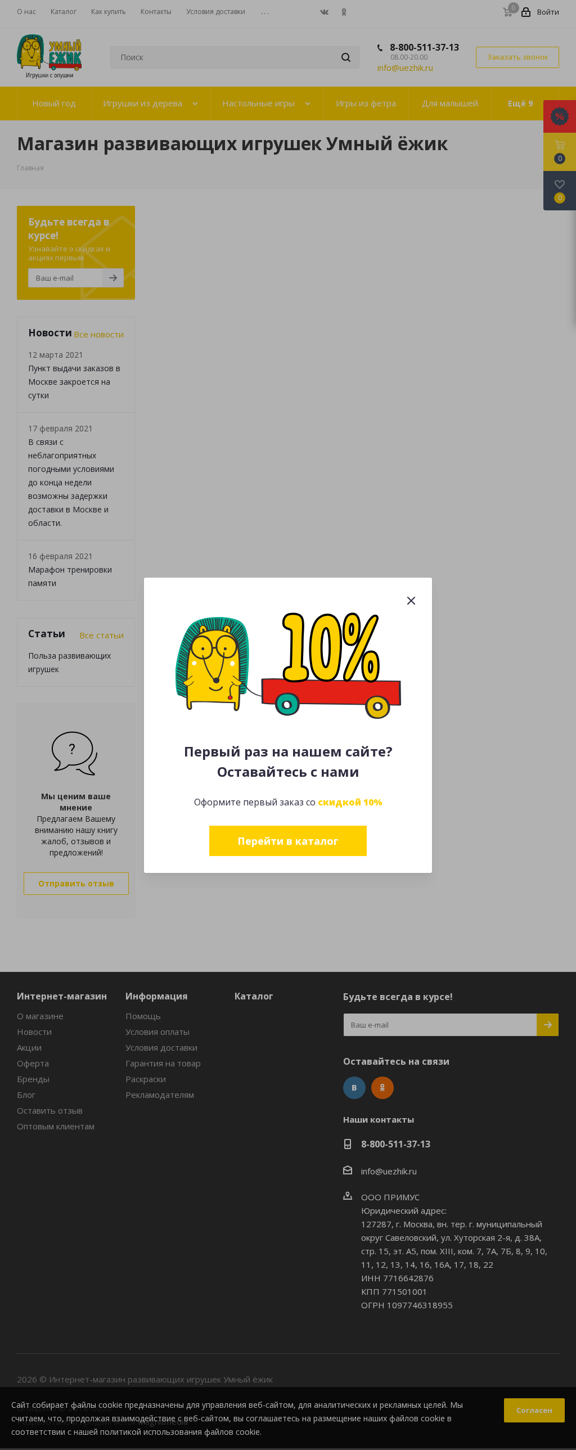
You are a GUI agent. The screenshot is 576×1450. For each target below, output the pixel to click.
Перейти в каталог (288, 841)
